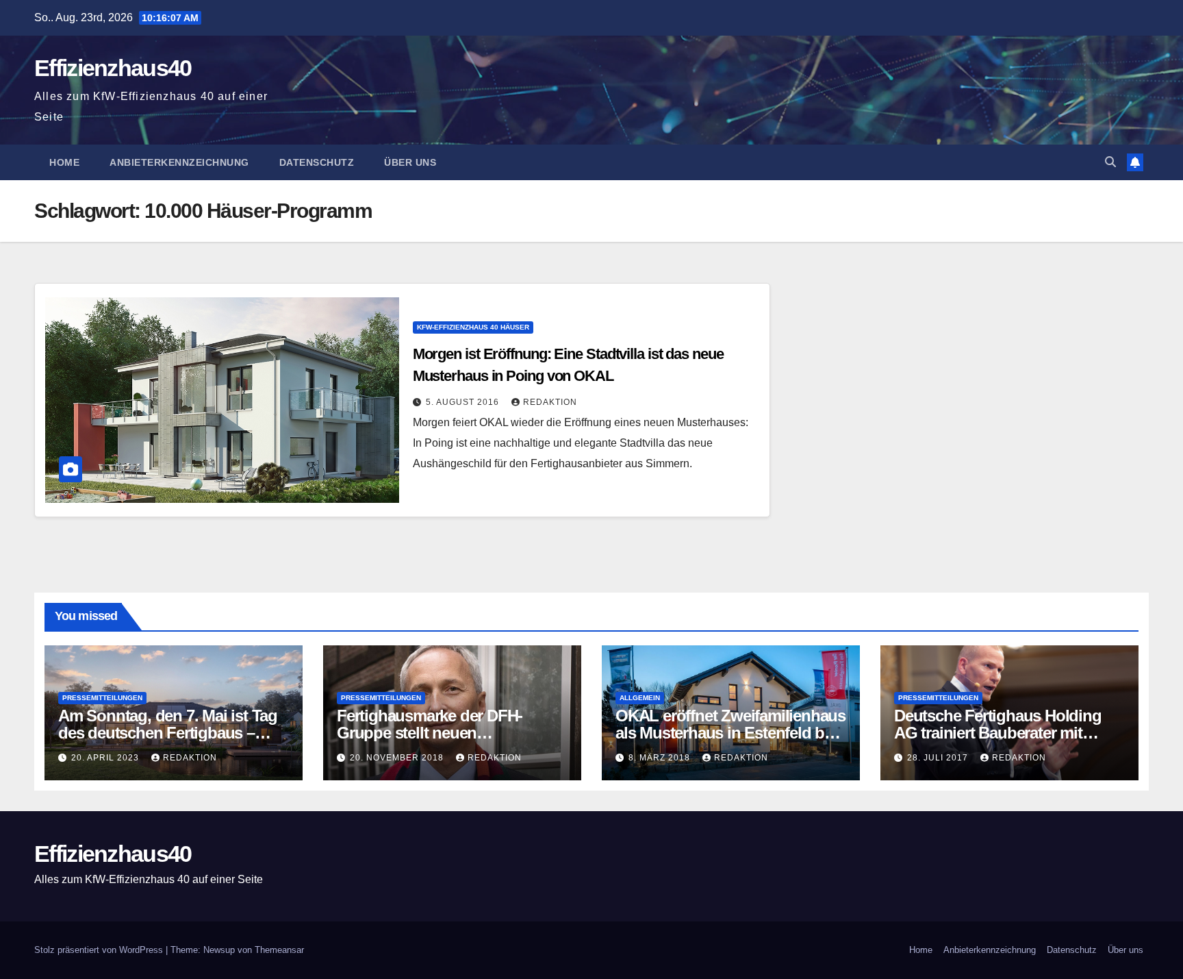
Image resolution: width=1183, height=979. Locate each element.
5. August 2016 (464, 402)
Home (64, 162)
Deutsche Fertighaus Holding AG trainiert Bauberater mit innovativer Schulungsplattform (1006, 732)
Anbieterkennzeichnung (179, 162)
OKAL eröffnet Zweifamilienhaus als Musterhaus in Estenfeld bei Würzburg (730, 732)
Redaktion (550, 402)
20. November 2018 (398, 758)
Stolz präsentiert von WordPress (100, 950)
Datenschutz (317, 162)
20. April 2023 (106, 758)
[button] (1110, 162)
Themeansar (279, 950)
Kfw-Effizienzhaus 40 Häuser (473, 327)
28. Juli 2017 (939, 758)
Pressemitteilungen (102, 698)
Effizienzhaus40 (113, 68)
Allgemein (640, 698)
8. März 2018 (660, 758)
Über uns (410, 162)
